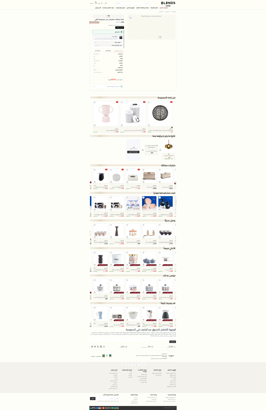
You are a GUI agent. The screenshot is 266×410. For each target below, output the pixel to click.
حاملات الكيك (173, 382)
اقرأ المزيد (173, 341)
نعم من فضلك (119, 27)
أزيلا (123, 364)
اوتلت (139, 169)
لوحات (116, 379)
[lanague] (104, 3)
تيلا (142, 364)
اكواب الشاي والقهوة (171, 386)
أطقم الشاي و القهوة (156, 373)
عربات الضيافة (173, 384)
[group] (151, 37)
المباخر (130, 373)
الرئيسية (173, 11)
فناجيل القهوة (173, 375)
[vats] (110, 356)
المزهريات (115, 382)
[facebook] (95, 347)
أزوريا (136, 364)
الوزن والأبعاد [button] (108, 50)
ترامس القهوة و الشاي (171, 373)
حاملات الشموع (113, 380)
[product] (160, 113)
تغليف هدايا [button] (117, 42)
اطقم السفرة (158, 375)
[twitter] (98, 347)
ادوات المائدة (144, 382)
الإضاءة (115, 377)
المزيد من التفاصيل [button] (119, 50)
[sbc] (107, 356)
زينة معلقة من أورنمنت (169, 155)
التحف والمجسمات (113, 373)
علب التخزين (161, 11)
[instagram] (101, 347)
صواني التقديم (173, 377)
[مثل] (149, 102)
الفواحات (130, 375)
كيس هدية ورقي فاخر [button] (117, 45)
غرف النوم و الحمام (113, 388)
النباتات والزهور (114, 386)
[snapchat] (104, 347)
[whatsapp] (92, 347)
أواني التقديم (144, 374)
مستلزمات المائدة (143, 380)
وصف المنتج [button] (97, 50)
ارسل (93, 398)
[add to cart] (149, 125)
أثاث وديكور (167, 11)
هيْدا (130, 364)
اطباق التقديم (144, 378)
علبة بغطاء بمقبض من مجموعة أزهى (151, 151)
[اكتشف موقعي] (94, 86)
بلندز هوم (171, 128)
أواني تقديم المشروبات (142, 376)
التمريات (174, 379)
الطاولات (115, 375)
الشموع (130, 377)
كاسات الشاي (173, 380)
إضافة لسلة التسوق (133, 151)
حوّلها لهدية (114, 36)
